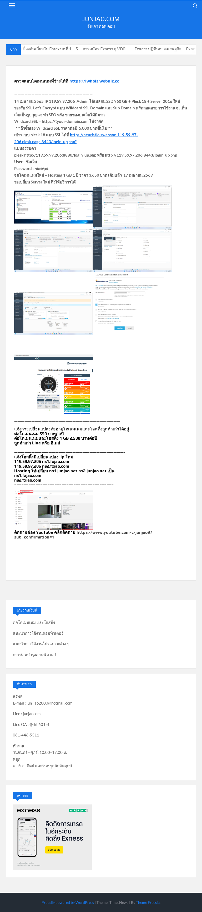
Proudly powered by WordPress (68, 902)
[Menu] (11, 5)
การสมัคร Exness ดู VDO (97, 49)
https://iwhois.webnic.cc (94, 81)
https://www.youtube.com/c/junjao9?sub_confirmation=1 (83, 535)
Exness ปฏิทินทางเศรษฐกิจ (151, 49)
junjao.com (101, 18)
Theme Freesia (148, 902)
